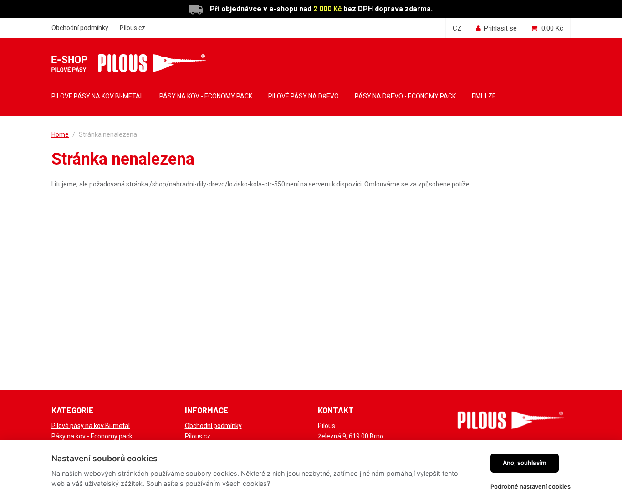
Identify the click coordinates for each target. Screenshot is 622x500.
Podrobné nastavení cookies (530, 486)
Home (60, 134)
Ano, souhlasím (524, 462)
